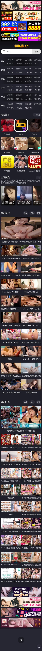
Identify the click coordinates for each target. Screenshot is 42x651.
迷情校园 (10, 99)
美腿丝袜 (10, 90)
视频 (3, 70)
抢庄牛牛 (37, 64)
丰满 (25, 402)
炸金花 (19, 64)
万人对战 (28, 60)
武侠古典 (37, 95)
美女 (25, 213)
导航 (3, 105)
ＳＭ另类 (37, 72)
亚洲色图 (19, 86)
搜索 (36, 52)
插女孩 (10, 104)
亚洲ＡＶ (10, 69)
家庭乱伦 (19, 95)
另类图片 (37, 90)
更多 (38, 213)
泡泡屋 (19, 108)
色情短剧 (28, 108)
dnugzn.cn (21, 46)
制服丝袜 (10, 81)
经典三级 (19, 81)
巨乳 (32, 213)
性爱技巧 (37, 99)
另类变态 (37, 81)
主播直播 (28, 72)
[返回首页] (39, 646)
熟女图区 (28, 90)
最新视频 (5, 212)
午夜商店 (19, 104)
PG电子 (10, 60)
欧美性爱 (37, 77)
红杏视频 (10, 108)
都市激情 (10, 95)
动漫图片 (37, 86)
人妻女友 (28, 95)
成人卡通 (28, 77)
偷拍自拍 (19, 77)
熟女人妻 (10, 72)
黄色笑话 (28, 99)
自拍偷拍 (19, 69)
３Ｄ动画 (37, 69)
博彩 (3, 61)
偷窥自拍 (10, 86)
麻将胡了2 (10, 64)
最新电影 (5, 402)
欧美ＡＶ (28, 69)
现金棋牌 (28, 64)
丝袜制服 (19, 72)
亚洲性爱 (10, 77)
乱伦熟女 (28, 81)
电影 (3, 79)
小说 (3, 97)
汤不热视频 (37, 104)
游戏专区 (37, 60)
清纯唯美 (19, 90)
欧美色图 (28, 86)
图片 (3, 88)
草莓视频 (28, 104)
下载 (38, 178)
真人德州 (19, 60)
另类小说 (19, 99)
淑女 (32, 402)
